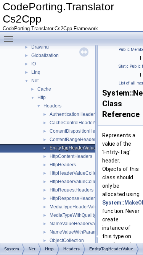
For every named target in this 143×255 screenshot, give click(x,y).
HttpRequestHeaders (71, 190)
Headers (52, 106)
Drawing (40, 47)
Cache (44, 89)
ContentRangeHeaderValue (79, 139)
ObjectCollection (67, 240)
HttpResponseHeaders (73, 198)
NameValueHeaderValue (75, 223)
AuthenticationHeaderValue (78, 114)
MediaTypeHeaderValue (75, 207)
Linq (35, 72)
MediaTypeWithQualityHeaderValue (87, 215)
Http (41, 97)
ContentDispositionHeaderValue (83, 131)
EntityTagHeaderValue (73, 148)
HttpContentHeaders (71, 156)
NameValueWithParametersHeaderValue (92, 232)
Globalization (45, 55)
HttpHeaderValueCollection (78, 173)
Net (35, 80)
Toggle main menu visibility (10, 38)
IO (33, 64)
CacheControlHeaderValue (78, 122)
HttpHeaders (63, 164)
